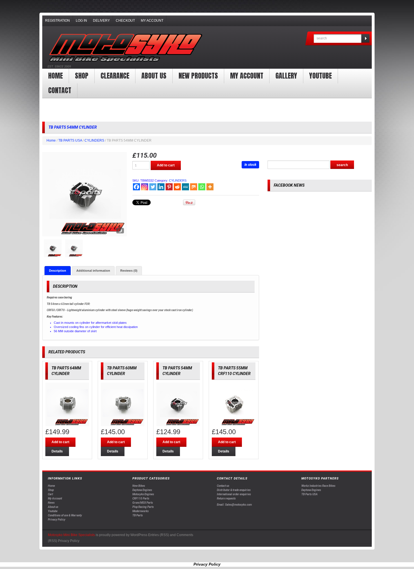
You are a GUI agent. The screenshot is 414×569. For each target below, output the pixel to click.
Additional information (93, 270)
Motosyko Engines (143, 494)
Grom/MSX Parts (142, 502)
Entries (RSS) (158, 535)
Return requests (226, 498)
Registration (57, 21)
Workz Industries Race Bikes (318, 485)
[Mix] (193, 186)
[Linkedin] (160, 186)
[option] (84, 194)
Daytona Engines (142, 490)
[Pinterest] (169, 186)
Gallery (286, 76)
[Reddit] (177, 186)
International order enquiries (234, 494)
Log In (81, 21)
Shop (81, 76)
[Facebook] (136, 186)
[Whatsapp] (201, 186)
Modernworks (140, 511)
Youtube (52, 511)
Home (55, 76)
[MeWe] (185, 186)
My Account (152, 21)
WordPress (138, 535)
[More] (209, 186)
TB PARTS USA (70, 140)
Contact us (223, 485)
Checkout (125, 21)
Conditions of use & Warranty (65, 515)
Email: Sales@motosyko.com (234, 504)
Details (57, 451)
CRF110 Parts (140, 498)
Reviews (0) (128, 270)
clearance (115, 76)
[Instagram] (144, 186)
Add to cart (166, 165)
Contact (59, 90)
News (51, 502)
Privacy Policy (56, 519)
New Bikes (138, 485)
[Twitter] (152, 186)
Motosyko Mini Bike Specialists (71, 535)
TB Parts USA (309, 494)
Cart (50, 494)
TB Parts (137, 515)
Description (57, 270)
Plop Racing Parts (143, 506)
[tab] (57, 270)
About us (153, 76)
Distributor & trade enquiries (234, 490)
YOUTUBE (320, 76)
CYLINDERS (94, 140)
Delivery (101, 21)
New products (198, 76)
